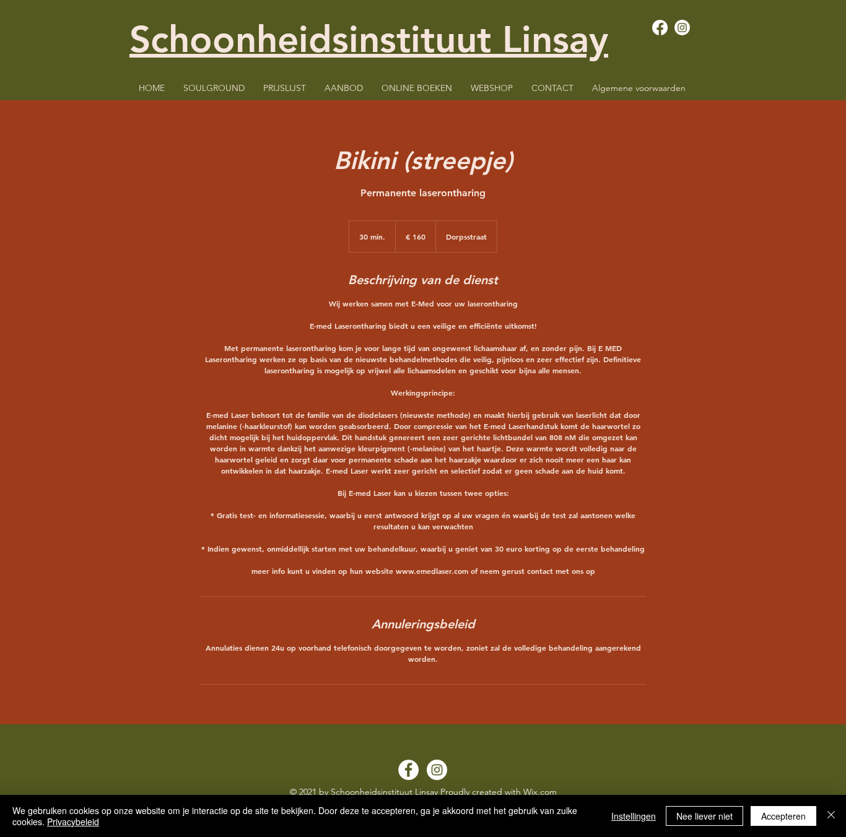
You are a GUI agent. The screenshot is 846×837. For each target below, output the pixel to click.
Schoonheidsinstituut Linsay (368, 39)
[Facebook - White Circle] (408, 770)
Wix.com (540, 791)
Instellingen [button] (633, 816)
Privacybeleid (73, 821)
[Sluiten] (831, 816)
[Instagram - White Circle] (437, 770)
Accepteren (783, 816)
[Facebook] (660, 27)
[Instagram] (682, 27)
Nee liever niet (704, 816)
